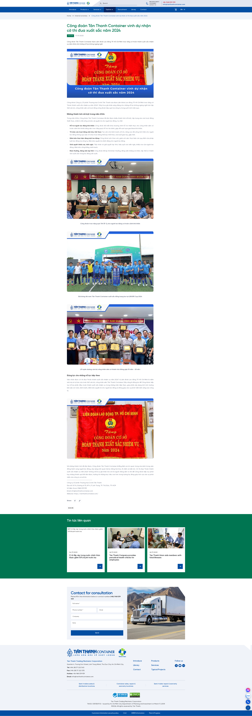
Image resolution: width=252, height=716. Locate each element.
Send (97, 633)
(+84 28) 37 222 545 (77, 667)
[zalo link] (183, 665)
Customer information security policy (105, 713)
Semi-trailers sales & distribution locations (87, 685)
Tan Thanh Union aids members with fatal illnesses (165, 556)
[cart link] (175, 9)
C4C (125, 713)
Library (133, 9)
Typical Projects (158, 670)
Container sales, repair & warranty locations (126, 685)
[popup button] (248, 707)
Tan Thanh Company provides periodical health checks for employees (122, 557)
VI (184, 9)
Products (155, 661)
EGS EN (70, 35)
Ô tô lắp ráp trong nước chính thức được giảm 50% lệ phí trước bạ (84, 556)
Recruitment (122, 9)
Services (155, 665)
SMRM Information (137, 713)
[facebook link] (75, 501)
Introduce (72, 9)
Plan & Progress (154, 713)
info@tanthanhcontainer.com (174, 4)
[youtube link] (179, 665)
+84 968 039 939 (169, 2)
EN (182, 9)
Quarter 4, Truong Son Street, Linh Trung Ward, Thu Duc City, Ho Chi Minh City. (95, 664)
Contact (143, 9)
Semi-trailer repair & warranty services (165, 685)
